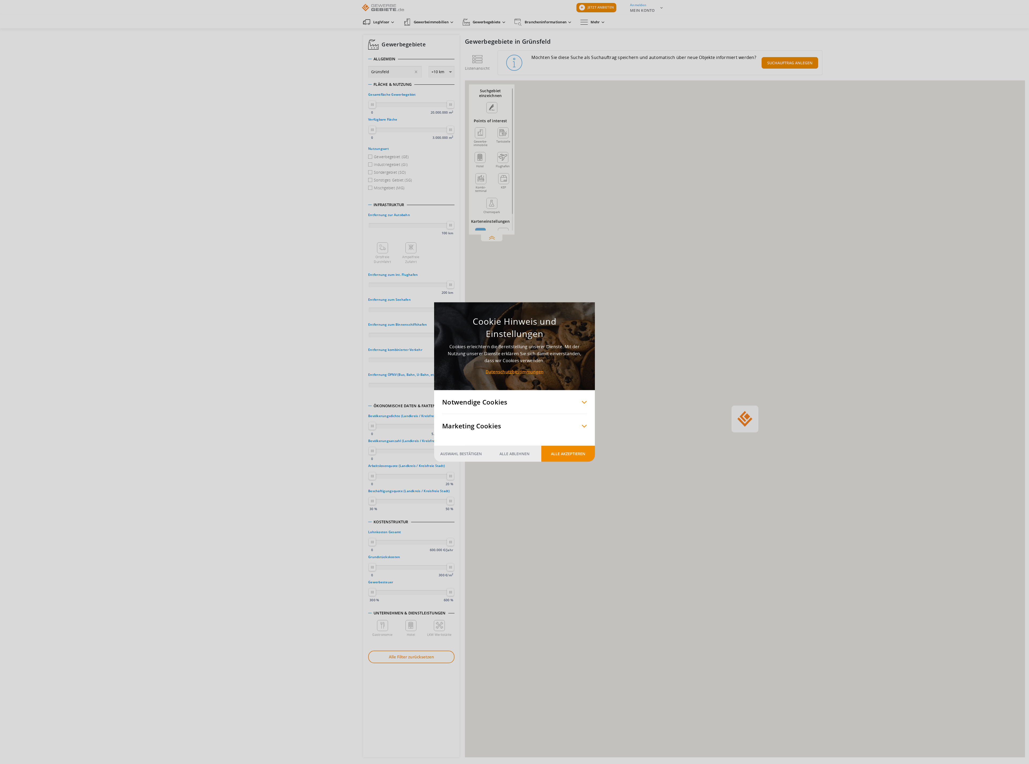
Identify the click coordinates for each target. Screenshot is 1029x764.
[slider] (372, 104)
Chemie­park (491, 212)
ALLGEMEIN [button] (384, 59)
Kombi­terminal (481, 188)
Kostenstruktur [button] (391, 522)
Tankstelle (503, 141)
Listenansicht (477, 68)
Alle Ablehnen (514, 453)
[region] (745, 418)
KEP (503, 187)
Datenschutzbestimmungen (515, 372)
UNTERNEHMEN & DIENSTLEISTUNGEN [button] (410, 613)
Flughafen (503, 166)
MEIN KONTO (642, 10)
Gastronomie (382, 634)
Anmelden (638, 5)
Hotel (411, 634)
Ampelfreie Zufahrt (411, 259)
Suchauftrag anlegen (789, 62)
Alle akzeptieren (568, 453)
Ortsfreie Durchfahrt (382, 259)
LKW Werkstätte (439, 634)
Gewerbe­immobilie (480, 143)
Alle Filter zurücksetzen (411, 656)
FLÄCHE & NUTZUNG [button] (393, 84)
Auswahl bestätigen (461, 453)
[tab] (411, 59)
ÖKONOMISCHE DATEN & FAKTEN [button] (405, 406)
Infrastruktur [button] (389, 205)
